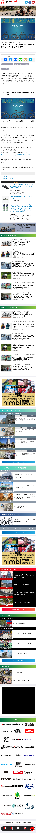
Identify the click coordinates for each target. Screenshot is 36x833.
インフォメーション (7, 64)
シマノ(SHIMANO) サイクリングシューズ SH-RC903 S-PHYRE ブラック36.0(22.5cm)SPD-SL (21, 186)
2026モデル (6, 528)
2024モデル (30, 528)
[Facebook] (15, 59)
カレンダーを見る (18, 660)
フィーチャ (11, 829)
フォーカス (5, 68)
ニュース (5, 829)
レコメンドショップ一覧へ (18, 462)
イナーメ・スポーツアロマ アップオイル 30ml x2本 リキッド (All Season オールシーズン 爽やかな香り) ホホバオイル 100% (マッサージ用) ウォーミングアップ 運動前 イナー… (21, 208)
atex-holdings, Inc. (16, 822)
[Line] (20, 59)
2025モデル (18, 528)
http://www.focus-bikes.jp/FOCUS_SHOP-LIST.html (16, 155)
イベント (25, 829)
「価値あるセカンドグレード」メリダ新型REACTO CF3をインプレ (24, 520)
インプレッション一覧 (18, 532)
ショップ (18, 829)
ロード (16, 64)
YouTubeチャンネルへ (18, 609)
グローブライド (24, 64)
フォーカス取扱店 (7, 178)
